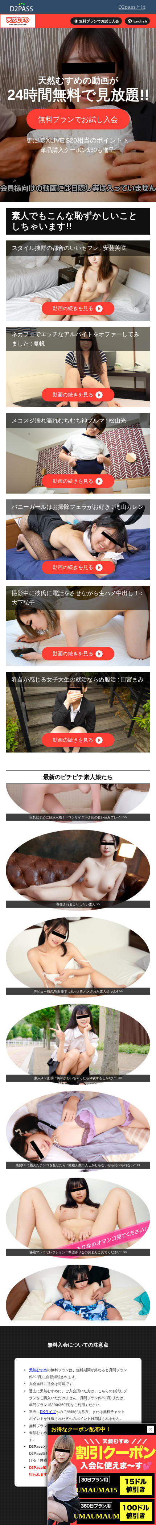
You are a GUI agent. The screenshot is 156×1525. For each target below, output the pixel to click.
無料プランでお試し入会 (78, 119)
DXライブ (48, 1412)
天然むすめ (38, 1370)
